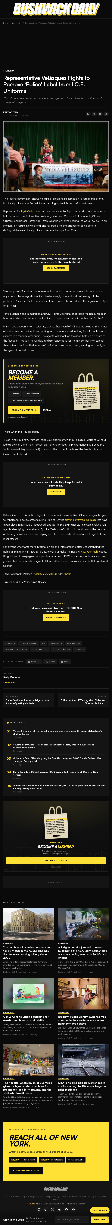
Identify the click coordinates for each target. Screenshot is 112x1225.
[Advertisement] (56, 48)
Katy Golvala (11, 677)
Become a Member (56, 268)
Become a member (24, 410)
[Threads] (59, 1209)
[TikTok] (45, 1209)
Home (5, 23)
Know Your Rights (89, 551)
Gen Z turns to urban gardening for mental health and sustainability (26, 1018)
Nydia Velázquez (30, 211)
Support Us (56, 492)
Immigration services (16, 649)
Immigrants (56, 643)
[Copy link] (106, 114)
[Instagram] (39, 1209)
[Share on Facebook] (88, 114)
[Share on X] (94, 114)
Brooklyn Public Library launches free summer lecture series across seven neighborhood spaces (82, 1020)
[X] (52, 1209)
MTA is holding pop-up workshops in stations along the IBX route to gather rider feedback (82, 1086)
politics (80, 649)
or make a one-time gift (18, 417)
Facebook (38, 573)
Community (16, 23)
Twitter (67, 573)
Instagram (51, 573)
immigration (73, 643)
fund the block (100, 1210)
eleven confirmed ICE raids (80, 519)
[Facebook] (66, 1209)
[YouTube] (73, 1209)
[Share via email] (100, 114)
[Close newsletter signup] (108, 1218)
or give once (56, 867)
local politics (40, 649)
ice (43, 643)
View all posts (9, 682)
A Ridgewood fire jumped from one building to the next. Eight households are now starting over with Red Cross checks (82, 952)
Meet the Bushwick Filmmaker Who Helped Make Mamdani (60, 1204)
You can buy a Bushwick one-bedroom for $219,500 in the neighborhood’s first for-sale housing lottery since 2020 (27, 952)
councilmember (28, 643)
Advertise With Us (56, 618)
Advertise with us (26, 1170)
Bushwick (10, 643)
